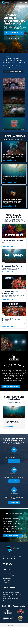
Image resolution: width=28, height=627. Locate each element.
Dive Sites (6, 582)
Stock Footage (7, 573)
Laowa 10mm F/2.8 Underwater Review (12, 422)
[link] (14, 151)
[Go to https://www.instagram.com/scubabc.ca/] (7, 564)
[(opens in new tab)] (8, 614)
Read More (10, 426)
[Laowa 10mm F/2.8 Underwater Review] (14, 418)
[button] (3, 417)
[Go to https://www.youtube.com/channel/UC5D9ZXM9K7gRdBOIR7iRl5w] (4, 564)
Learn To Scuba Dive (9, 576)
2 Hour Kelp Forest (8, 601)
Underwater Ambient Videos (11, 592)
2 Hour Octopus (7, 596)
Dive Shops (6, 580)
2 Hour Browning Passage (10, 598)
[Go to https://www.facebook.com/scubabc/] (10, 564)
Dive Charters (7, 578)
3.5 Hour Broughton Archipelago (12, 594)
